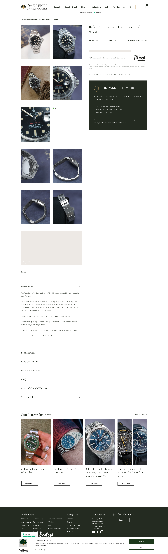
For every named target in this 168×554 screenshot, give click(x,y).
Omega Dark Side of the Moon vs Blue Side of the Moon (130, 472)
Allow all (141, 541)
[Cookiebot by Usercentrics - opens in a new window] (23, 550)
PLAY (30, 262)
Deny (141, 547)
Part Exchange (119, 7)
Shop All (57, 7)
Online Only (96, 7)
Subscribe (122, 520)
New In (84, 7)
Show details (39, 550)
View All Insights (141, 415)
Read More (29, 484)
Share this (24, 272)
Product (29, 19)
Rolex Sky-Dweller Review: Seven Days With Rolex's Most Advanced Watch (99, 472)
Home (23, 19)
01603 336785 (97, 529)
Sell (106, 7)
